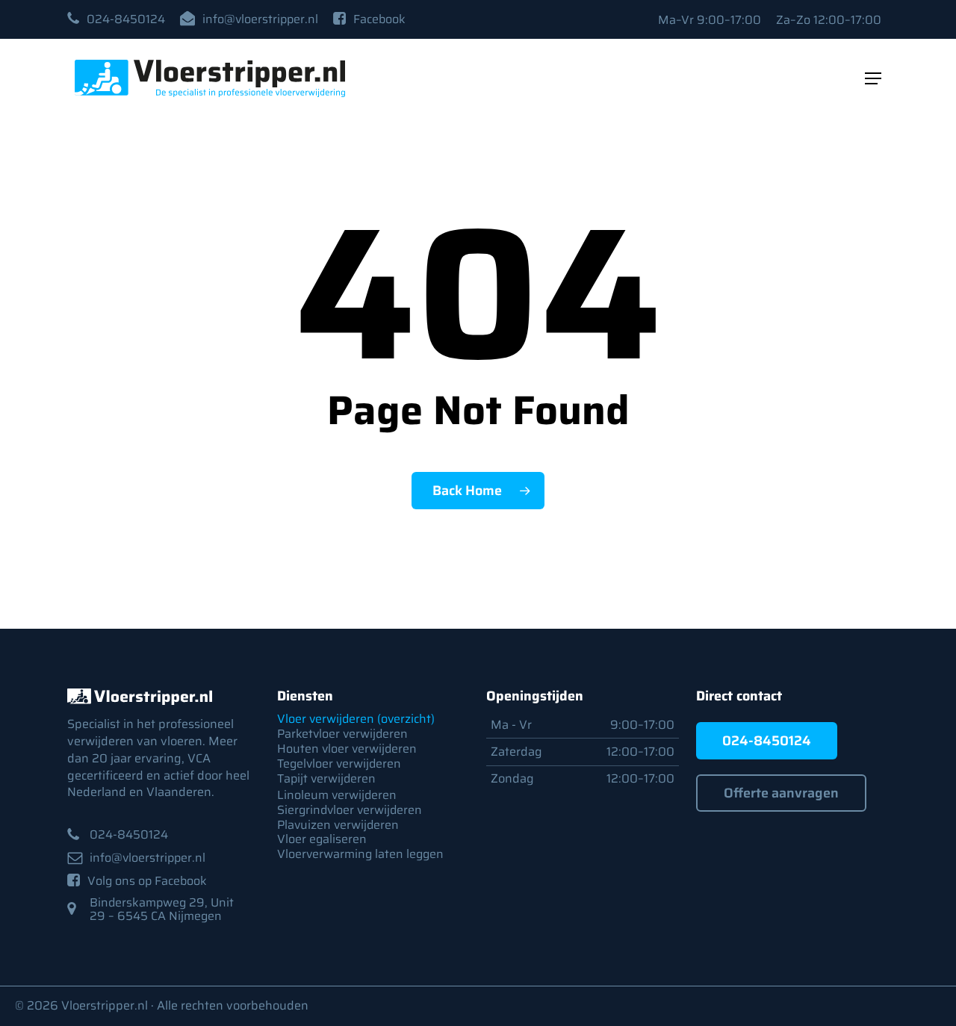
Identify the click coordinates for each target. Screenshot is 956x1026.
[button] (126, 19)
